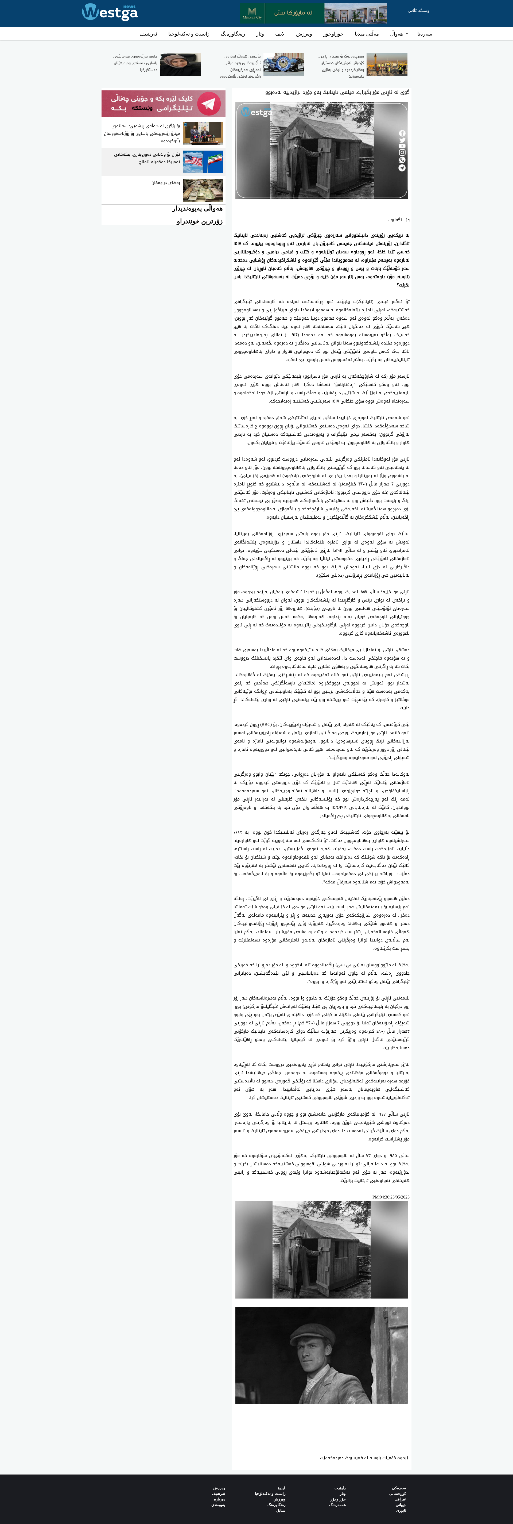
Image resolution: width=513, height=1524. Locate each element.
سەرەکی (399, 1488)
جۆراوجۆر (333, 34)
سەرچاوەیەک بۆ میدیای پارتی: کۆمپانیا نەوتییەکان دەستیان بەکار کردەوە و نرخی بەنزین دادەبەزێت (341, 66)
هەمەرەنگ (337, 1505)
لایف (280, 34)
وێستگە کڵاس (419, 11)
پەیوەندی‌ (218, 1505)
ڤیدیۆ (282, 1488)
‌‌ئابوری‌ (401, 1510)
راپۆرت (340, 1488)
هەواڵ (396, 34)
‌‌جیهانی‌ (401, 1505)
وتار (260, 34)
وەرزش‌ (219, 1488)
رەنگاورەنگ (233, 34)
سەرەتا (424, 34)
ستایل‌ (281, 1510)
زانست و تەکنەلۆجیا (188, 34)
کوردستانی (397, 1494)
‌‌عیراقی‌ (400, 1499)
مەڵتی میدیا (367, 34)
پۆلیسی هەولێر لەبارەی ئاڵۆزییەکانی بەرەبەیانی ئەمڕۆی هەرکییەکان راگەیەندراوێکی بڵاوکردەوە (240, 66)
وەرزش (304, 34)
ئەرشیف (148, 34)
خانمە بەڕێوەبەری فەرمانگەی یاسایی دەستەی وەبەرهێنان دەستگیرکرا (135, 63)
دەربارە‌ (219, 1499)
